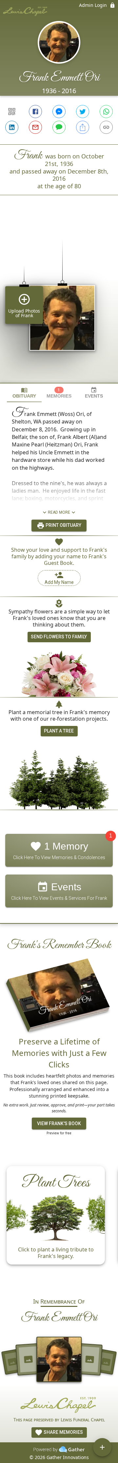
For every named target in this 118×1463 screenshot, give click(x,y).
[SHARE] (82, 127)
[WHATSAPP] (106, 111)
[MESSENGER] (59, 111)
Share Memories (63, 1432)
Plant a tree (59, 730)
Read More (59, 512)
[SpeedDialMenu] (102, 1447)
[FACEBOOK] (35, 111)
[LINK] (106, 127)
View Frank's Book (59, 1123)
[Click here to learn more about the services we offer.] (59, 1404)
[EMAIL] (35, 127)
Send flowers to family (59, 636)
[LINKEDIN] (11, 127)
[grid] (59, 300)
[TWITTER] (82, 111)
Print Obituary (63, 525)
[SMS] (59, 127)
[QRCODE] (11, 111)
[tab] (24, 392)
